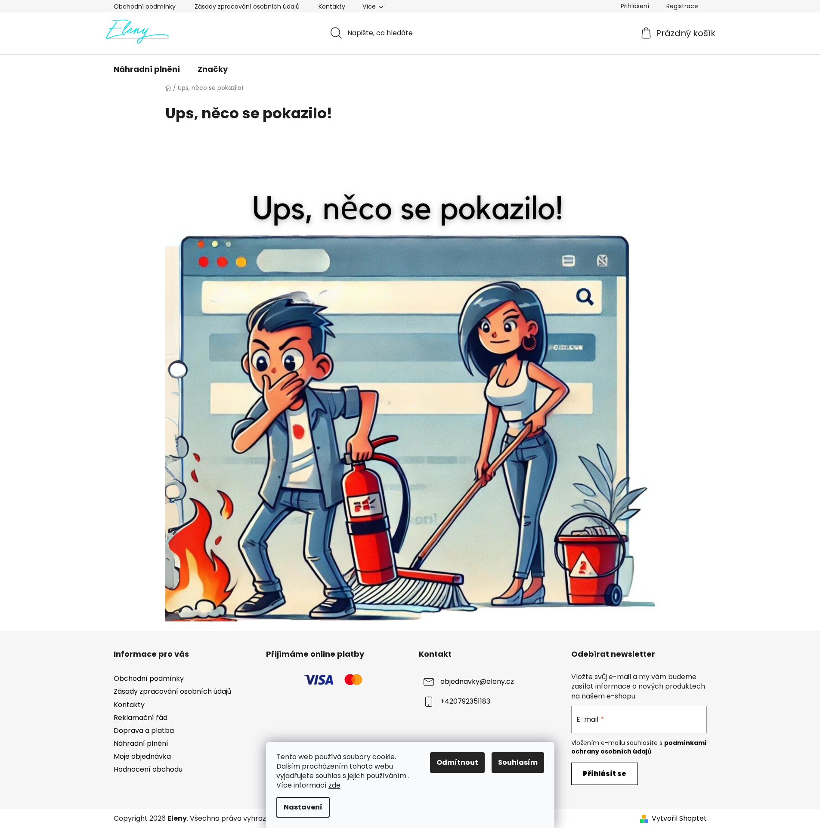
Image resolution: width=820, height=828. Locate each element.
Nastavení (303, 807)
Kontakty (332, 6)
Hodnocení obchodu (148, 769)
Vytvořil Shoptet (679, 818)
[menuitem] (147, 69)
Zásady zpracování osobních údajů (247, 6)
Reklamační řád (140, 718)
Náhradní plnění (141, 743)
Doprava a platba (144, 730)
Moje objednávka (142, 756)
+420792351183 (465, 702)
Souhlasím (518, 762)
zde (334, 785)
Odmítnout (457, 762)
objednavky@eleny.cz (477, 682)
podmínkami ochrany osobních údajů (638, 747)
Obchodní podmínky (145, 6)
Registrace (682, 6)
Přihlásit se (604, 774)
